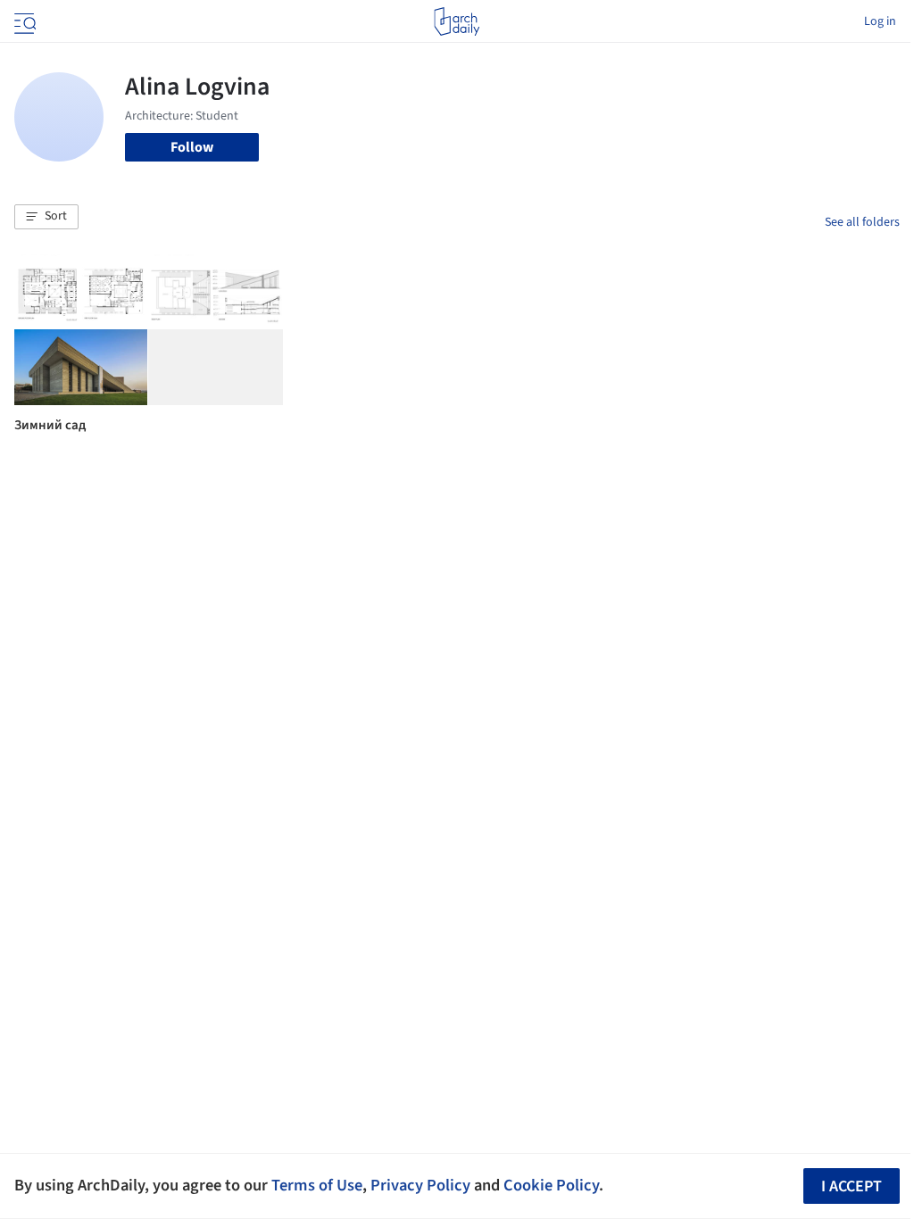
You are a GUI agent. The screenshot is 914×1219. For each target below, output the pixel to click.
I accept (851, 1186)
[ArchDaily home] (456, 21)
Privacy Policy (420, 1185)
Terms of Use (316, 1185)
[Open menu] (23, 21)
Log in (880, 21)
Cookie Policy (551, 1185)
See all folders (862, 222)
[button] (46, 216)
